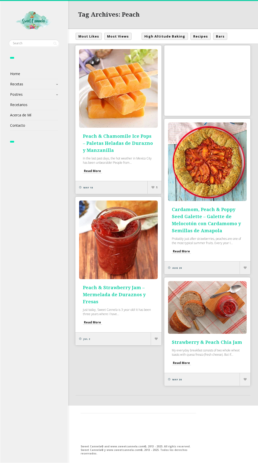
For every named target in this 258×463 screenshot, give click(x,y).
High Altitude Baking (164, 36)
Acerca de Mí (20, 115)
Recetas (16, 84)
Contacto (17, 125)
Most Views (118, 36)
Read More (92, 171)
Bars (220, 36)
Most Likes (88, 36)
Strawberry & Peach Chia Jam (207, 342)
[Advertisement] (207, 80)
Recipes (200, 36)
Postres (16, 94)
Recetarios (18, 104)
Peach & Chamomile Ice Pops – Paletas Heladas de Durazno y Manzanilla (118, 143)
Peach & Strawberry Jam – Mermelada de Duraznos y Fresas (114, 294)
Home (15, 73)
